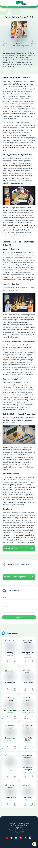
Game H (14, 7)
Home (4, 7)
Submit (19, 617)
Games (9, 7)
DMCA (22, 832)
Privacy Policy (20, 830)
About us (11, 830)
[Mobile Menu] (3, 3)
